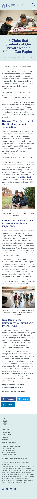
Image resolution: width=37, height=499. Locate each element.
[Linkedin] (15, 489)
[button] (33, 4)
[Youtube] (11, 489)
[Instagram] (3, 489)
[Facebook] (7, 489)
